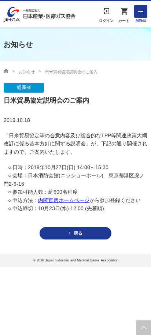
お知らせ (27, 72)
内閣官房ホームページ (63, 200)
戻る (78, 233)
